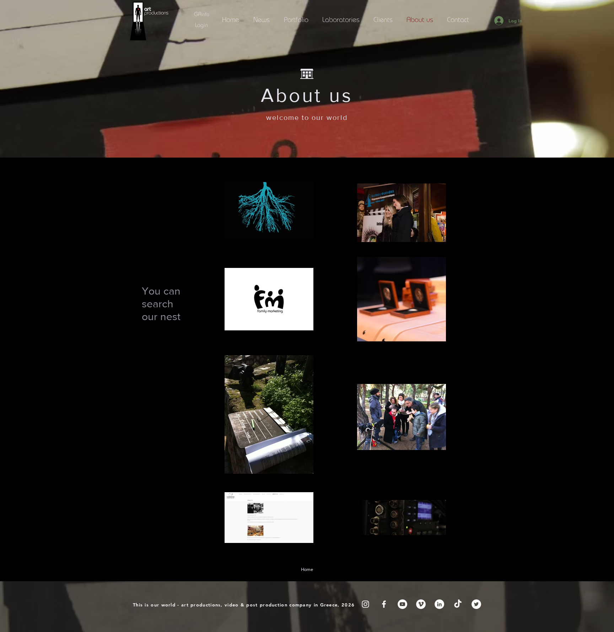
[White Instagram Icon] (365, 604)
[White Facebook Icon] (384, 604)
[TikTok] (458, 604)
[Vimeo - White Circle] (421, 604)
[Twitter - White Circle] (476, 604)
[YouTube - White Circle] (402, 604)
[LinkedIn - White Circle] (439, 604)
